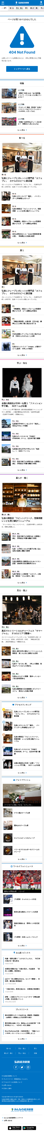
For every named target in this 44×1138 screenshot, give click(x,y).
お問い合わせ (7, 1085)
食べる (12, 8)
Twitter (22, 1067)
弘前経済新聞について (10, 1076)
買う (26, 8)
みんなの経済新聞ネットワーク (22, 1110)
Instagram (28, 1067)
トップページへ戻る (22, 69)
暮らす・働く (34, 8)
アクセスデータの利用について (12, 1082)
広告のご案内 (7, 1088)
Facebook (16, 1067)
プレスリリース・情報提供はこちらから (15, 1079)
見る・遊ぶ (19, 8)
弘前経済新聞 (22, 2)
